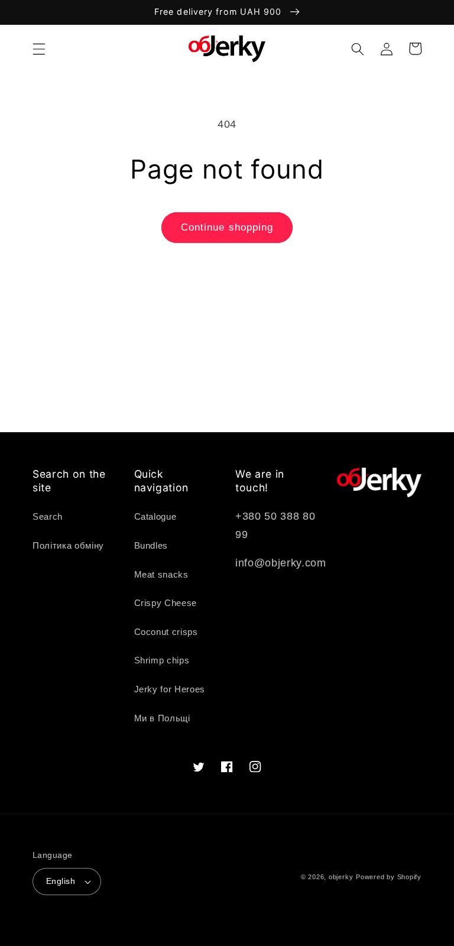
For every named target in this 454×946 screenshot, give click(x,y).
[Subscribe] (329, 416)
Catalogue (155, 516)
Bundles (151, 545)
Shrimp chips (162, 660)
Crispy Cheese (165, 603)
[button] (39, 48)
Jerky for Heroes (170, 689)
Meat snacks (161, 574)
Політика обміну (68, 545)
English (60, 881)
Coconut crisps (166, 632)
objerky (341, 876)
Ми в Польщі (162, 718)
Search (48, 516)
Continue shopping (227, 227)
